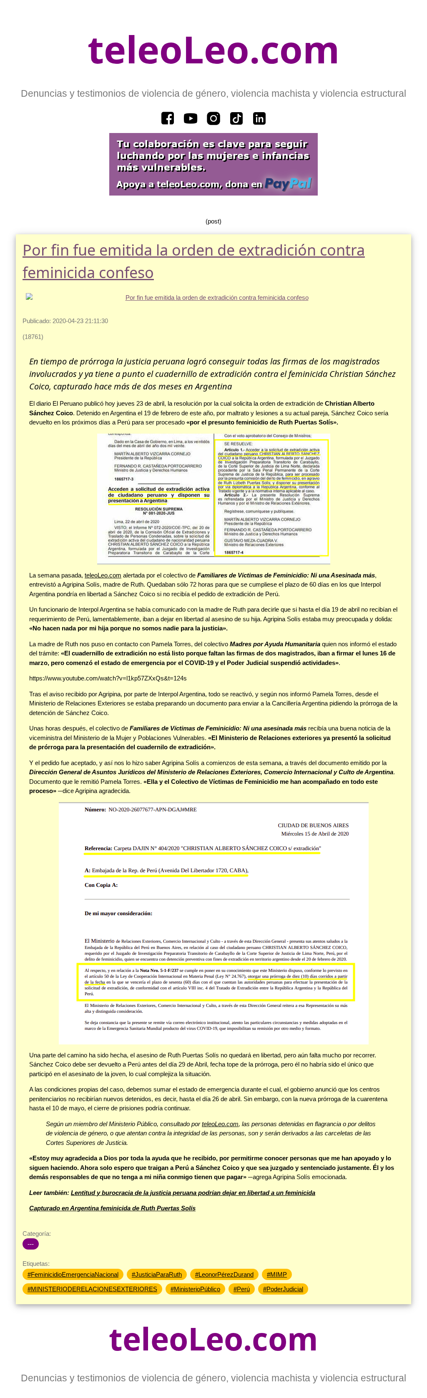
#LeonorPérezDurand (224, 1274)
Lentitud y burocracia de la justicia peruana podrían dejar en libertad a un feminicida (193, 1192)
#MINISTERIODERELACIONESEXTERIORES (92, 1289)
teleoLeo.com (213, 48)
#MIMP (277, 1274)
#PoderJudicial (283, 1289)
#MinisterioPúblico (195, 1289)
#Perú (242, 1289)
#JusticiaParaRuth (157, 1274)
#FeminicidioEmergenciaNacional (73, 1274)
